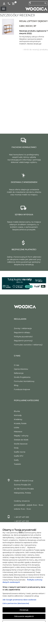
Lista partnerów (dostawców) (16, 598)
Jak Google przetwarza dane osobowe (19, 595)
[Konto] (4, 3)
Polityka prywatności (23, 336)
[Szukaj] (45, 3)
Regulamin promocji (23, 340)
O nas (16, 365)
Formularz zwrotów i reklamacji (28, 345)
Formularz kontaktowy (24, 381)
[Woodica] (36, 9)
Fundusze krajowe (22, 389)
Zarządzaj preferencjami (24, 618)
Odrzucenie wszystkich (24, 611)
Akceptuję (24, 605)
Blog (16, 385)
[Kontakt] (8, 3)
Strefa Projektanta (22, 377)
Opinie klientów (21, 369)
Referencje (18, 373)
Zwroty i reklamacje (23, 328)
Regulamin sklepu (22, 332)
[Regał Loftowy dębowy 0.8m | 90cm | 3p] (8, 27)
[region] (24, 569)
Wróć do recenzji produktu (35, 49)
